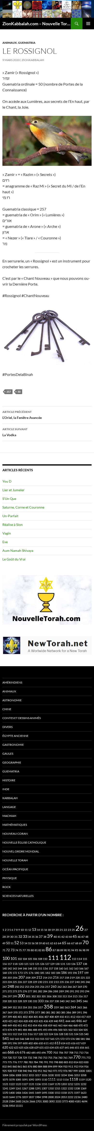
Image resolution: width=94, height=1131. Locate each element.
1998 (44, 1097)
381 (48, 1012)
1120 (88, 1079)
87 (54, 950)
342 (67, 1001)
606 (36, 1043)
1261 (18, 1088)
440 (56, 1021)
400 (15, 1016)
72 (8, 950)
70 (85, 942)
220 (77, 977)
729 (25, 1057)
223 (4, 981)
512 (15, 1034)
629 (36, 1047)
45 (75, 936)
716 (86, 1052)
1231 (77, 1084)
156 (45, 968)
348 (4, 1007)
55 (29, 943)
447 (85, 1021)
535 (81, 1034)
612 (51, 1043)
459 (50, 1025)
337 (51, 1001)
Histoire (8, 780)
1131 (31, 1084)
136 (73, 963)
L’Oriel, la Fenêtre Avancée (22, 415)
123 (31, 963)
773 (4, 1062)
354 (25, 1007)
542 (12, 1038)
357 (40, 1007)
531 (71, 1034)
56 (33, 943)
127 (47, 963)
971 (55, 1070)
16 (45, 929)
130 (57, 963)
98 (83, 950)
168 (4, 972)
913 (76, 1066)
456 (40, 1025)
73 (12, 950)
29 (8, 936)
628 (31, 1047)
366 (85, 1007)
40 (55, 936)
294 (87, 991)
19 (53, 929)
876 (30, 1066)
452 (25, 1025)
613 (57, 1043)
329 (25, 1001)
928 (9, 1070)
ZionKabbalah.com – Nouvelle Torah (36, 23)
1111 (52, 1079)
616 (73, 1043)
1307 (44, 1088)
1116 (66, 1079)
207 (21, 977)
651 (77, 1047)
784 (36, 1062)
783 (30, 1062)
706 (61, 1052)
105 (30, 958)
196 (75, 972)
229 (35, 981)
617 (78, 1043)
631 (41, 1047)
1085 (18, 1079)
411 (67, 1016)
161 (66, 968)
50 (19, 391)
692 (38, 1052)
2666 (32, 1101)
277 (30, 991)
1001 (89, 1070)
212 (39, 977)
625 (21, 1047)
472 (85, 1025)
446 (79, 1021)
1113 (59, 1079)
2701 (39, 1101)
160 (61, 968)
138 (85, 963)
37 (41, 936)
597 (20, 1043)
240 (77, 982)
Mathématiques (14, 824)
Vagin (6, 533)
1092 (31, 1079)
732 (30, 1057)
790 (41, 1062)
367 (4, 1012)
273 (15, 991)
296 (4, 996)
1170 (57, 1084)
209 (33, 977)
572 (62, 1038)
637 (62, 1047)
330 (30, 1001)
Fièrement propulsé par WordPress (24, 1125)
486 (30, 1029)
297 (9, 996)
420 (4, 1021)
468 (75, 1025)
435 (41, 1021)
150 (35, 968)
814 (76, 1062)
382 (53, 1012)
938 (20, 1070)
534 (76, 1034)
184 (58, 972)
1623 (83, 1092)
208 (28, 977)
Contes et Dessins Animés (21, 718)
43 (66, 936)
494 (50, 1029)
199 (86, 972)
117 (9, 963)
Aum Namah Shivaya (17, 550)
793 (51, 1062)
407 (46, 1016)
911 (70, 1066)
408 (51, 1016)
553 (37, 1038)
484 (25, 1029)
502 (70, 1029)
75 (20, 950)
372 (20, 1012)
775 (9, 1062)
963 (50, 1070)
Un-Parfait (10, 516)
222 (88, 977)
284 (45, 991)
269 (80, 986)
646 (72, 1047)
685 (33, 1052)
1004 (5, 1075)
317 (85, 996)
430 (30, 1021)
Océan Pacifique (15, 869)
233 (56, 981)
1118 (73, 1079)
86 (49, 949)
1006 (12, 1075)
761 (65, 1057)
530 (66, 1034)
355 (30, 1007)
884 (40, 1066)
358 (48, 1006)
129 (52, 963)
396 (85, 1012)
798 (56, 1062)
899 (55, 1066)
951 (40, 1070)
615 (68, 1043)
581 (83, 1038)
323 (15, 1001)
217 (62, 977)
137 (79, 964)
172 (15, 972)
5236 (5, 1105)
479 (15, 1029)
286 (50, 991)
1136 (38, 1084)
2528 (5, 1101)
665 (4, 1052)
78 (28, 950)
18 (49, 929)
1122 (12, 1084)
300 (21, 995)
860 (15, 1066)
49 (3, 943)
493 (45, 1029)
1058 (83, 1075)
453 (30, 1025)
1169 (51, 1084)
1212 (70, 1084)
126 (42, 963)
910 (65, 1066)
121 (26, 963)
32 (20, 936)
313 (64, 996)
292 (77, 991)
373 (25, 1012)
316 (80, 996)
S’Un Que (9, 499)
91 (68, 950)
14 (38, 929)
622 (11, 1047)
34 (29, 936)
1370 (5, 1092)
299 (15, 996)
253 (27, 986)
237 (72, 981)
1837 (31, 1097)
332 (35, 1001)
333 (41, 1001)
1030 (51, 1075)
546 (22, 1038)
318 (4, 1001)
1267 (25, 1088)
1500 (51, 1092)
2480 (84, 1097)
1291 (38, 1088)
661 (87, 1047)
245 (83, 981)
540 (86, 1034)
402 (25, 1017)
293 (82, 991)
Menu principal (88, 23)
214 (45, 977)
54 (25, 943)
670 (17, 1052)
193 (69, 972)
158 (56, 968)
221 (83, 977)
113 (74, 958)
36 (36, 936)
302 (33, 996)
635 (56, 1047)
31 (16, 936)
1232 (83, 1084)
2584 (12, 1101)
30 (11, 936)
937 (15, 1070)
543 (17, 1038)
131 (62, 963)
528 (61, 1034)
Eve (5, 542)
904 (60, 1066)
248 (10, 986)
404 (30, 1016)
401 (20, 1016)
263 (64, 986)
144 (20, 968)
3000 (45, 1101)
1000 (81, 1071)
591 (9, 1043)
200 (4, 977)
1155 (44, 1084)
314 (69, 996)
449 (9, 1025)
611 (46, 1043)
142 (9, 968)
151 (40, 968)
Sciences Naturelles (18, 896)
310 (59, 996)
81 (36, 950)
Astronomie (12, 700)
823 (81, 1062)
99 (87, 950)
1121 (5, 1084)
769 (70, 1057)
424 (20, 1021)
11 (26, 929)
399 (9, 1016)
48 (86, 936)
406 (41, 1016)
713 (81, 1052)
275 (20, 991)
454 (35, 1025)
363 (67, 1007)
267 (75, 986)
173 (20, 973)
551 (32, 1038)
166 (81, 968)
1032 (57, 1075)
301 (28, 996)
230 (40, 981)
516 (30, 1034)
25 (73, 929)
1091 (25, 1079)
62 (51, 943)
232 (51, 981)
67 (72, 943)
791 (46, 1062)
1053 (77, 1075)
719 (4, 1057)
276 (25, 991)
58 (36, 943)
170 (9, 972)
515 (25, 1034)
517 (36, 1034)
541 (5, 1038)
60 (43, 943)
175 (25, 972)
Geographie (11, 762)
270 (85, 986)
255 (37, 986)
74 (16, 950)
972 (60, 1070)
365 (79, 1007)
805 (66, 1062)
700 (49, 1052)
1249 (12, 1088)
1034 (64, 1075)
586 (88, 1038)
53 (22, 943)
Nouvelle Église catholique (24, 842)
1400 (12, 1092)
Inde (5, 789)
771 (83, 1057)
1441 (31, 1092)
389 (74, 1012)
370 (15, 1012)
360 (62, 1007)
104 (25, 958)
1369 (83, 1088)
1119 (82, 1079)
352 (15, 1007)
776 (15, 1062)
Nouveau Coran (15, 833)
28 (4, 936)
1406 (18, 1092)
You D (7, 481)
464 (65, 1025)
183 (53, 972)
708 (71, 1052)
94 (72, 950)
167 (86, 968)
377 (37, 1012)
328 (20, 1001)
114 (79, 958)
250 (17, 986)
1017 (38, 1075)
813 (71, 1062)
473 (4, 1029)
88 (58, 950)
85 (43, 950)
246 (88, 981)
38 (44, 936)
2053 (64, 1097)
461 (55, 1025)
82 (39, 950)
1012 (25, 1075)
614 (63, 1043)
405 (36, 1016)
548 (27, 1038)
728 (20, 1057)
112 (65, 957)
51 (12, 943)
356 (35, 1007)
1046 (70, 1075)
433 (36, 1021)
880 (35, 1066)
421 (10, 1021)
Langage (9, 807)
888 (45, 1066)
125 (37, 963)
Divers (7, 727)
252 (22, 986)
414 (78, 1016)
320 (9, 1001)
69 (80, 943)
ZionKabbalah (33, 60)
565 (52, 1038)
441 (62, 1021)
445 (73, 1021)
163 (76, 968)
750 (40, 1057)
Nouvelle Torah (15, 860)
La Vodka (14, 432)
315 (75, 996)
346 (85, 1001)
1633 (5, 1097)
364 (73, 1007)
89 (61, 950)
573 (67, 1038)
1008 (18, 1075)
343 (72, 1001)
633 (46, 1047)
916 (86, 1066)
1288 (31, 1088)
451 (20, 1025)
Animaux (9, 42)
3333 (58, 1101)
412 (72, 1017)
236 (67, 981)
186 (64, 972)
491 (40, 1029)
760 (60, 1057)
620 (5, 1047)
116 (4, 963)
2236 (77, 1097)
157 (51, 968)
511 (9, 1034)
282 (40, 991)
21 (61, 930)
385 (63, 1012)
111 (53, 957)
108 (40, 958)
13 (34, 929)
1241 (5, 1088)
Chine (6, 709)
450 (15, 1025)
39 (50, 936)
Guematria (26, 42)
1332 (70, 1088)
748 (35, 1057)
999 (75, 1070)
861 (20, 1066)
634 (51, 1047)
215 (50, 977)
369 (10, 1012)
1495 (44, 1092)
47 (83, 936)
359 (56, 1007)
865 (25, 1066)
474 (9, 1029)
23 (69, 930)
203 (9, 977)
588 (4, 1043)
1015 (31, 1075)
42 (63, 936)
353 (20, 1007)
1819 (25, 1097)
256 (42, 986)
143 (15, 968)
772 (88, 1057)
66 (68, 943)
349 (9, 1007)
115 (85, 958)
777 (20, 1062)
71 (3, 950)
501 (65, 1029)
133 (68, 963)
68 (76, 943)
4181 (78, 1101)
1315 (57, 1088)
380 (43, 1012)
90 (65, 950)
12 (29, 929)
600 (25, 1043)
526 (56, 1034)
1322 (64, 1088)
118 (15, 964)
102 (20, 958)
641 (67, 1047)
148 (30, 968)
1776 (18, 1097)
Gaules (7, 753)
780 (25, 1062)
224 (9, 981)
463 (60, 1025)
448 (4, 1025)
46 (79, 936)
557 (47, 1038)
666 (10, 1052)
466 (70, 1025)
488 (35, 1029)
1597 (77, 1092)
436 (46, 1021)
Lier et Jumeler (13, 490)
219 (72, 977)
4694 (84, 1101)
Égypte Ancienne (15, 736)
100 (6, 958)
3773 (65, 1101)
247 (4, 986)
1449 (38, 1092)
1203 (64, 1084)
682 (28, 1052)
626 (26, 1047)
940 (25, 1070)
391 (79, 1012)
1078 (12, 1079)
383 (58, 1012)
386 (68, 1012)
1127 (25, 1084)
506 (4, 1034)
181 (42, 972)
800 (61, 1062)
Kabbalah (10, 798)
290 (67, 991)
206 (15, 977)
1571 (70, 1092)
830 (86, 1062)
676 (23, 1052)
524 (51, 1034)
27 (86, 930)
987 (70, 1070)
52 (16, 942)
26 (79, 928)
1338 (77, 1088)
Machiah (9, 816)
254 (32, 986)
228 (30, 981)
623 (16, 1047)
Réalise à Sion (12, 524)
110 (45, 958)
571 (57, 1038)
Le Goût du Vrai (14, 559)
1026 (44, 1075)
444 (67, 1021)
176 (31, 972)
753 (45, 1057)
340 (62, 1001)
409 (56, 1016)
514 (20, 1034)
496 (55, 1029)
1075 (5, 1079)
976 (65, 1070)
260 (54, 986)
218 (67, 977)
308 (54, 996)
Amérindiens (12, 682)
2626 (25, 1101)
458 (45, 1025)
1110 (44, 1079)
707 (66, 1052)
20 (57, 930)
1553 (57, 1092)
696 (43, 1052)
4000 (71, 1101)
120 (20, 964)
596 (15, 1043)
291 (72, 991)
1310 (51, 1088)
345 (79, 1001)
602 (30, 1043)
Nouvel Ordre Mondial (20, 851)
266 (69, 986)
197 (80, 973)
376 (31, 1012)
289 (61, 991)
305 (43, 996)
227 (25, 981)
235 (62, 981)
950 (35, 1070)
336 (46, 1001)
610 (41, 1043)
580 (77, 1038)
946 (30, 1070)
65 (64, 943)
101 (13, 958)
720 (9, 1057)
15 (41, 929)
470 (80, 1025)
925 (4, 1070)
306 (49, 996)
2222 (70, 1097)
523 (46, 1034)
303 (38, 996)
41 (59, 936)
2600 (18, 1101)
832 (4, 1066)
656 (82, 1047)
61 (47, 943)
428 (25, 1021)
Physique (9, 878)
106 (35, 958)
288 (55, 991)
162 (71, 968)
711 (76, 1052)
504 (80, 1029)
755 (50, 1057)
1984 (38, 1097)
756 (55, 1057)
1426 (25, 1092)
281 (35, 991)
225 (15, 981)
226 (20, 981)
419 (88, 1016)
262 (59, 986)
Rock (6, 887)
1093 (38, 1079)
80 (32, 950)
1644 (12, 1097)
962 (45, 1070)
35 (33, 936)
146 (25, 968)
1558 (64, 1092)
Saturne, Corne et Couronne (23, 507)
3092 (52, 1101)
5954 (12, 1105)
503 (75, 1029)
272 (9, 991)
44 (70, 936)
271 (4, 991)
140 (4, 968)
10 (22, 930)
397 (4, 1016)
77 (24, 950)
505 (85, 1029)
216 (56, 977)
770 (77, 1057)
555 (42, 1038)
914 (81, 1066)
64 (59, 943)
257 (9, 391)
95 (76, 950)
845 (9, 1066)
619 (83, 1043)
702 (55, 1052)
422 (15, 1021)
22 (65, 930)
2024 (57, 1097)
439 (51, 1021)
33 (25, 936)
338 (56, 1001)
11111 (19, 1105)
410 (62, 1016)
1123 (18, 1084)
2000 (51, 1097)
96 (80, 950)
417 (83, 1016)
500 (60, 1029)
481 (20, 1029)
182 (47, 973)
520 (41, 1034)
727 (15, 1057)
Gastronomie (13, 744)
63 (55, 943)
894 (50, 1066)
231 (45, 981)
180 (36, 972)
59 (40, 943)
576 (72, 1038)
